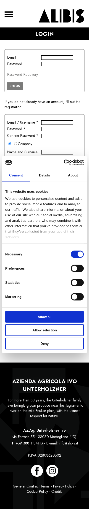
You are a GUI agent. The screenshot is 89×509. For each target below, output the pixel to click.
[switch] (77, 268)
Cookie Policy (37, 491)
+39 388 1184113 (29, 443)
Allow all (44, 317)
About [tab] (73, 175)
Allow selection (44, 330)
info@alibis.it (68, 443)
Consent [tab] (16, 175)
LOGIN (15, 86)
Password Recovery (22, 74)
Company (25, 143)
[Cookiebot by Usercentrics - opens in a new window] (64, 162)
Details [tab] (44, 175)
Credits (56, 491)
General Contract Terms (31, 486)
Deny (44, 343)
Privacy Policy (63, 486)
